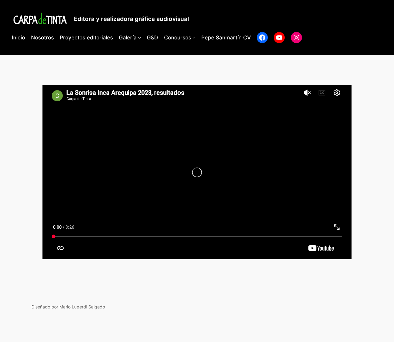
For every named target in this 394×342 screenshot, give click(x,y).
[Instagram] (296, 37)
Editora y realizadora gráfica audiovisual (131, 18)
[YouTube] (279, 37)
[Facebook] (262, 37)
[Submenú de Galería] (139, 37)
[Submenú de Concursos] (193, 37)
